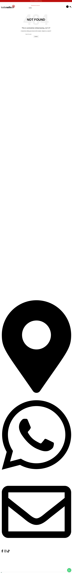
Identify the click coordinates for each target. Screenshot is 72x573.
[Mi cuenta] (67, 6)
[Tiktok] (8, 551)
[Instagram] (5, 551)
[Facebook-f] (2, 551)
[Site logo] (8, 6)
